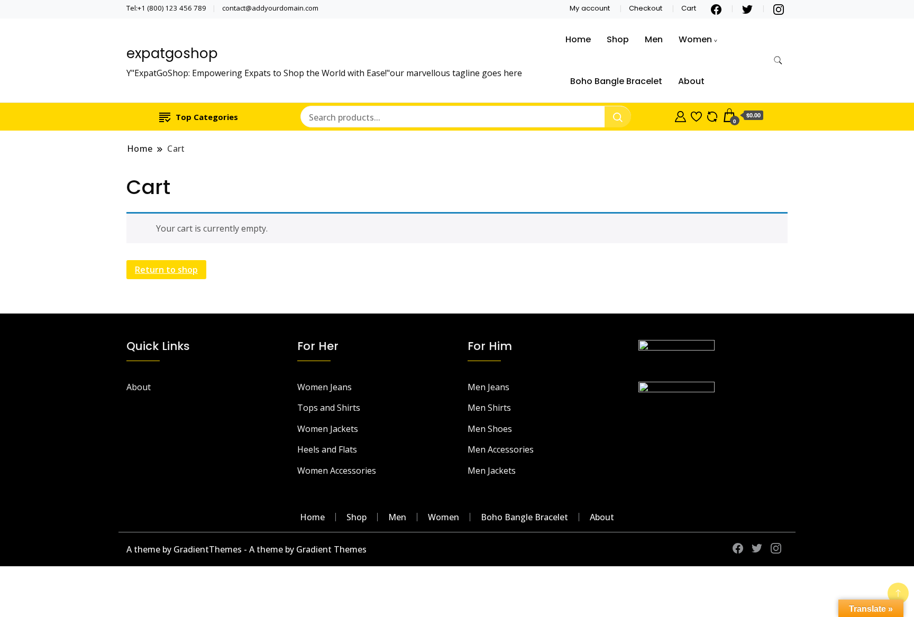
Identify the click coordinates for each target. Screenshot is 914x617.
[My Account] (680, 115)
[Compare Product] (712, 115)
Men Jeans (488, 387)
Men (654, 39)
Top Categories (207, 117)
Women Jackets (327, 429)
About (691, 81)
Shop (618, 39)
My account (590, 8)
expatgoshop (172, 53)
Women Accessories (336, 470)
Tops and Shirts (328, 407)
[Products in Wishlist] (696, 115)
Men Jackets (492, 470)
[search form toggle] (778, 60)
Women (695, 39)
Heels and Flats (327, 449)
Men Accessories (501, 449)
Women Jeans (324, 387)
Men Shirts (489, 407)
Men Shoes (490, 429)
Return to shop (166, 269)
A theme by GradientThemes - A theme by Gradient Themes (246, 549)
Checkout (645, 8)
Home (578, 39)
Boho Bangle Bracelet (616, 81)
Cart (688, 8)
